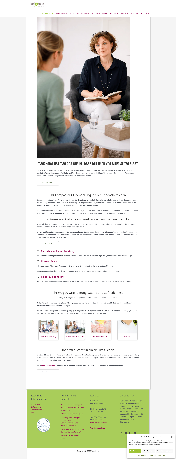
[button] (172, 437)
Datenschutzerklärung (152, 455)
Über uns (134, 13)
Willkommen (46, 13)
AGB (32, 412)
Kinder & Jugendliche (53, 276)
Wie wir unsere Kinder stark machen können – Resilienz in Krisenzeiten (72, 407)
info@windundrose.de (98, 422)
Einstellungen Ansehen (164, 451)
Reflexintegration (101, 336)
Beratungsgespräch (49, 365)
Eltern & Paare (49, 261)
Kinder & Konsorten (84, 13)
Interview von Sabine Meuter (72, 414)
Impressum (162, 455)
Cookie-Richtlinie (141, 455)
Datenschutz (36, 407)
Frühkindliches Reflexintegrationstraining (111, 13)
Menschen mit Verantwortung (57, 251)
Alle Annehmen (135, 451)
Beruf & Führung (48, 336)
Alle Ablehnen (148, 451)
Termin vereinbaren (98, 428)
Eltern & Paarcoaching (64, 13)
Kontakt (144, 13)
